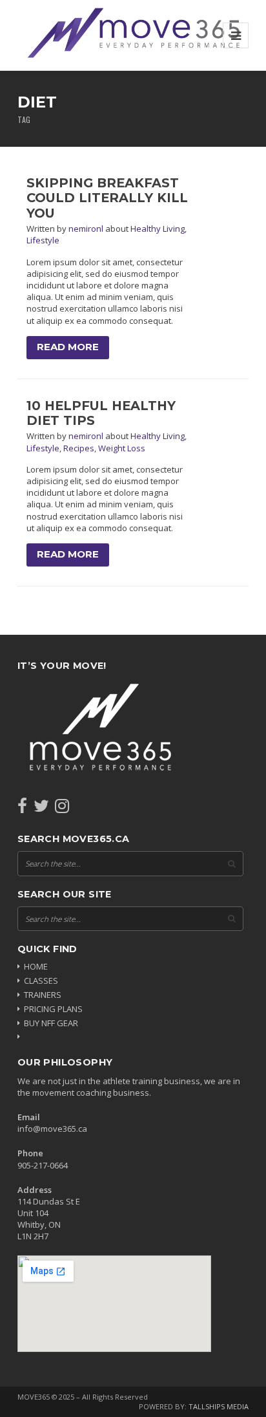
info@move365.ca (52, 1128)
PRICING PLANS (53, 1009)
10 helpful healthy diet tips (101, 413)
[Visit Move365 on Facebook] (22, 808)
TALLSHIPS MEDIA (219, 1406)
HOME (36, 966)
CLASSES (41, 980)
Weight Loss (121, 448)
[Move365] (133, 35)
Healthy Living (157, 228)
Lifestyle (42, 240)
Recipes (78, 448)
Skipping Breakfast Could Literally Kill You (107, 198)
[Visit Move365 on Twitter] (41, 808)
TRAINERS (42, 994)
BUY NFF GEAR (51, 1023)
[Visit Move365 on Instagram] (62, 808)
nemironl (86, 228)
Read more (68, 347)
